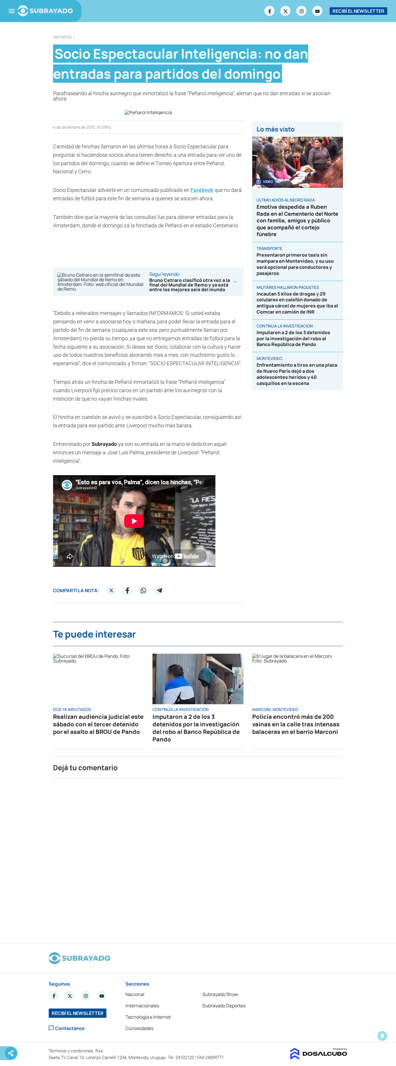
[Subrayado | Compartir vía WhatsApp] (143, 590)
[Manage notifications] (382, 1035)
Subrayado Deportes (224, 1005)
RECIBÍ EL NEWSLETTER (358, 11)
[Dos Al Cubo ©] (318, 1058)
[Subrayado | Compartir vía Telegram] (159, 590)
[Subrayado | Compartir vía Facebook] (127, 590)
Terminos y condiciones (72, 1051)
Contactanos (70, 1028)
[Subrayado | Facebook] (269, 11)
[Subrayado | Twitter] (285, 11)
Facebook (201, 190)
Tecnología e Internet (148, 1017)
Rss (99, 1051)
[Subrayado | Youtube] (317, 11)
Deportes (62, 37)
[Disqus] (198, 858)
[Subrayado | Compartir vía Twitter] (111, 590)
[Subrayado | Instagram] (301, 11)
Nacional (135, 994)
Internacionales (142, 1005)
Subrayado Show (220, 994)
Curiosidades (139, 1028)
